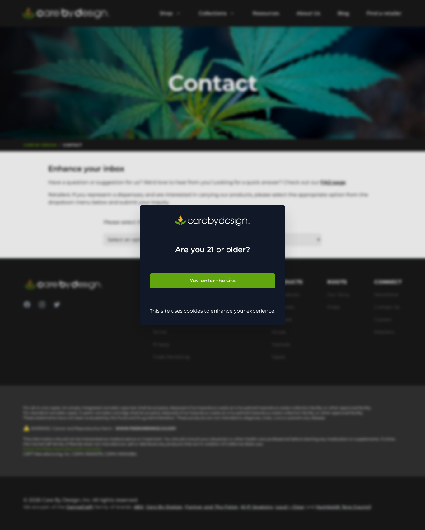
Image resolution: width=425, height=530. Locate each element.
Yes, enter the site (213, 281)
